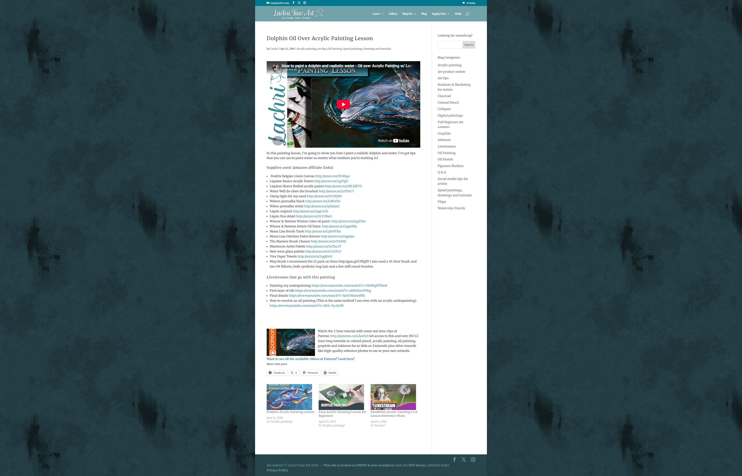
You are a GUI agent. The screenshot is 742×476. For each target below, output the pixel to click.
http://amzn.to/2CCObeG (314, 216)
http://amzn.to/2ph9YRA (322, 231)
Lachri (274, 48)
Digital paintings (450, 115)
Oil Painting (335, 48)
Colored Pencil (448, 102)
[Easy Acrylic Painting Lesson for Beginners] (343, 397)
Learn (376, 13)
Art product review (451, 72)
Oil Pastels (445, 159)
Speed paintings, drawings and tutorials (367, 48)
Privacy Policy (277, 470)
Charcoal (444, 96)
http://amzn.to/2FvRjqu (332, 176)
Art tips (321, 48)
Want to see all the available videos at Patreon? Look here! (311, 359)
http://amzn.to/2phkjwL (322, 206)
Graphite (444, 133)
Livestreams (447, 146)
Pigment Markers (451, 166)
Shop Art (407, 13)
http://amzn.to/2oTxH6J (328, 241)
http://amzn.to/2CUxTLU (323, 251)
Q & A (442, 172)
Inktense (444, 140)
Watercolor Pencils (451, 208)
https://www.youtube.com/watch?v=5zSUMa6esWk (326, 295)
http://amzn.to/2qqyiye (337, 236)
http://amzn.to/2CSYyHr (324, 196)
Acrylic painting (306, 48)
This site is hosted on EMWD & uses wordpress (358, 465)
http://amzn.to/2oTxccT (323, 246)
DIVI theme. (417, 465)
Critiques (444, 109)
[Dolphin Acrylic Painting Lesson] (291, 397)
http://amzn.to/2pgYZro (348, 221)
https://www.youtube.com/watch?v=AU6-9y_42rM (307, 305)
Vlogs (442, 201)
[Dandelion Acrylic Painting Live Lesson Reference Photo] (395, 397)
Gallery (393, 13)
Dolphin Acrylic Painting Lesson (290, 412)
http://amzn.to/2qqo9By (339, 226)
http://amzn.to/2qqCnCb (310, 211)
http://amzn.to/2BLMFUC (343, 186)
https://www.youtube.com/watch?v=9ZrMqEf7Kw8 (349, 285)
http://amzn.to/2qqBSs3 (315, 256)
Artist (458, 13)
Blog (424, 13)
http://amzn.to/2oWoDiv (322, 201)
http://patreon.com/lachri (349, 336)
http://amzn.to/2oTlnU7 (336, 191)
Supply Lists (439, 13)
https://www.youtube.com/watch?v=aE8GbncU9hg (333, 290)
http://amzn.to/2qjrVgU (331, 181)
